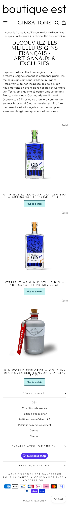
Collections (22, 32)
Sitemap (34, 436)
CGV (34, 402)
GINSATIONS (35, 23)
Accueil (9, 32)
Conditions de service (34, 408)
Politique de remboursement (34, 424)
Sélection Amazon (33, 465)
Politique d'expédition (34, 413)
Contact (34, 430)
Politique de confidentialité (34, 419)
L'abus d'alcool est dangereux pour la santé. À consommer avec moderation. (33, 477)
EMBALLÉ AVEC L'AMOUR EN (34, 446)
